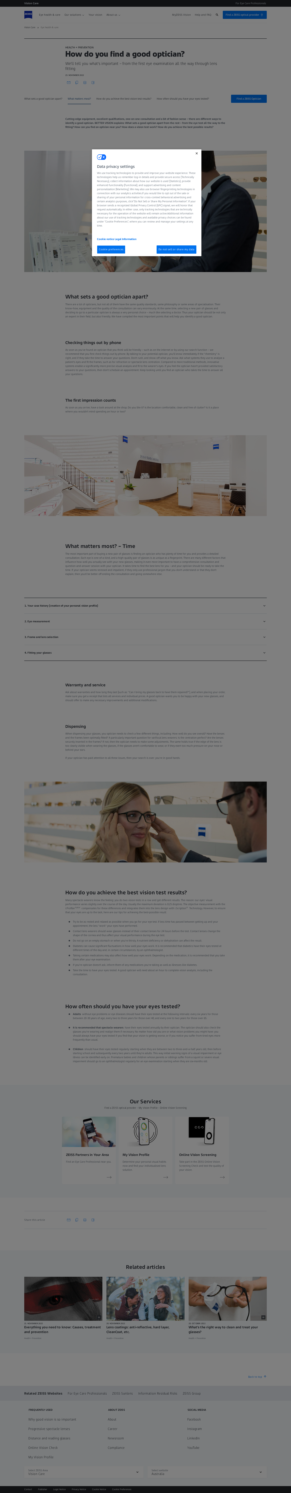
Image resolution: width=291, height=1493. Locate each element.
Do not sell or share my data (176, 249)
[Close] (196, 153)
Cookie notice (106, 239)
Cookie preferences (111, 249)
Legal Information (125, 239)
